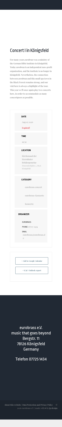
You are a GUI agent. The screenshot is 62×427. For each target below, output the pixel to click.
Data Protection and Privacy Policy (37, 404)
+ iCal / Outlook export (32, 270)
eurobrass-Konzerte (34, 195)
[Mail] (34, 372)
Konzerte (29, 203)
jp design (53, 408)
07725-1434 (33, 226)
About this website (13, 404)
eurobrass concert (33, 187)
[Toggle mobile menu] (56, 5)
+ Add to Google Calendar (32, 261)
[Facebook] (22, 372)
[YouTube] (28, 372)
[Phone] (40, 372)
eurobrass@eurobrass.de (34, 236)
